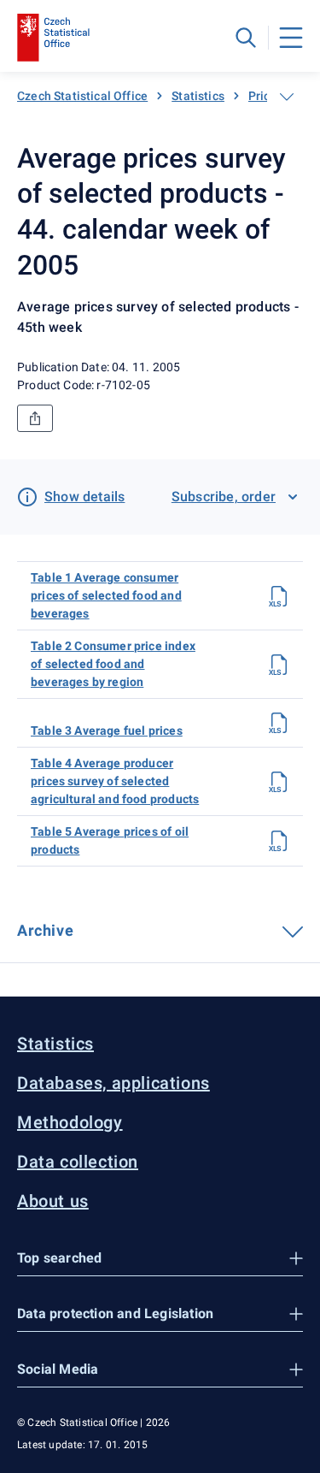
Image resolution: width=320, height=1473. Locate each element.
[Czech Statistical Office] (53, 38)
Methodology (70, 1122)
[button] (160, 1258)
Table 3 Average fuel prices (107, 730)
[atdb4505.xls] (279, 723)
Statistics (198, 96)
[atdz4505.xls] (279, 782)
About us (53, 1201)
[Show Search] (246, 38)
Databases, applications (113, 1083)
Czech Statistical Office (82, 96)
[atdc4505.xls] (279, 596)
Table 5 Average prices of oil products (110, 840)
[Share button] (35, 418)
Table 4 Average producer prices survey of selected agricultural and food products (115, 781)
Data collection (77, 1161)
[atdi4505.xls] (279, 665)
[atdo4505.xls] (279, 841)
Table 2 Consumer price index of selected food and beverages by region (113, 664)
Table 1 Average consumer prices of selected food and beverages (106, 595)
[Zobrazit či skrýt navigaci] (287, 96)
